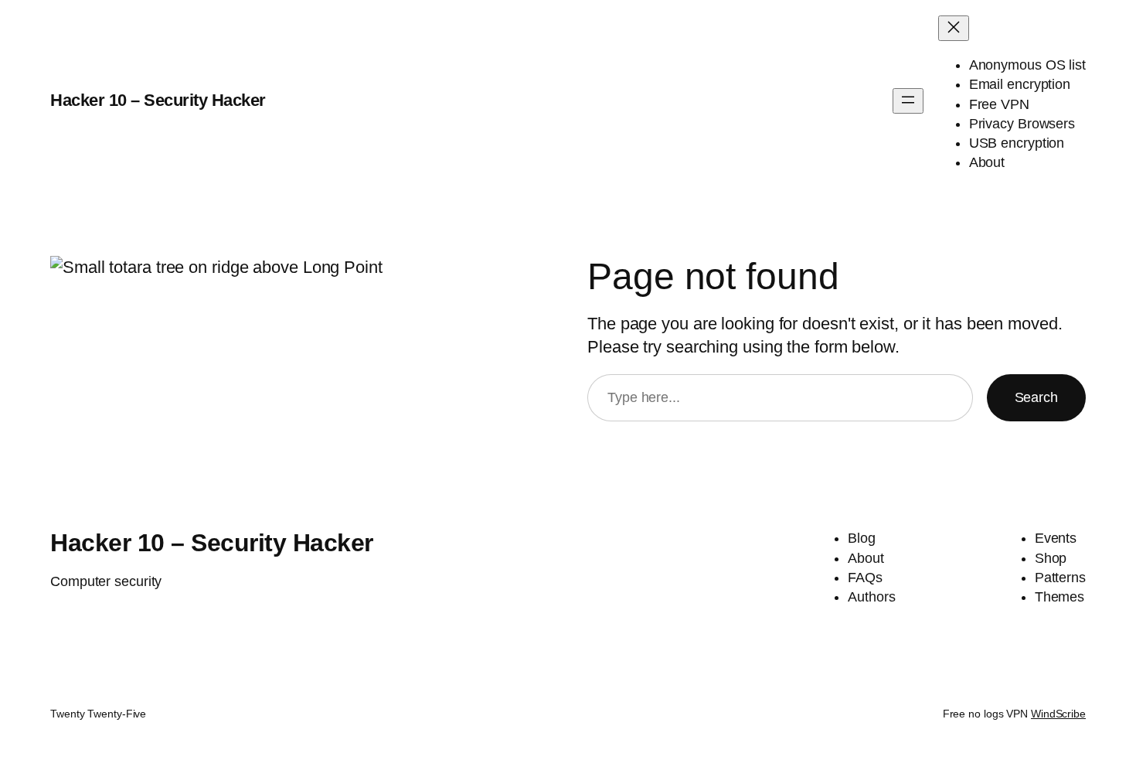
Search (1036, 397)
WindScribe (1058, 713)
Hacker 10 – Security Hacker (158, 100)
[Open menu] (908, 101)
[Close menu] (953, 28)
